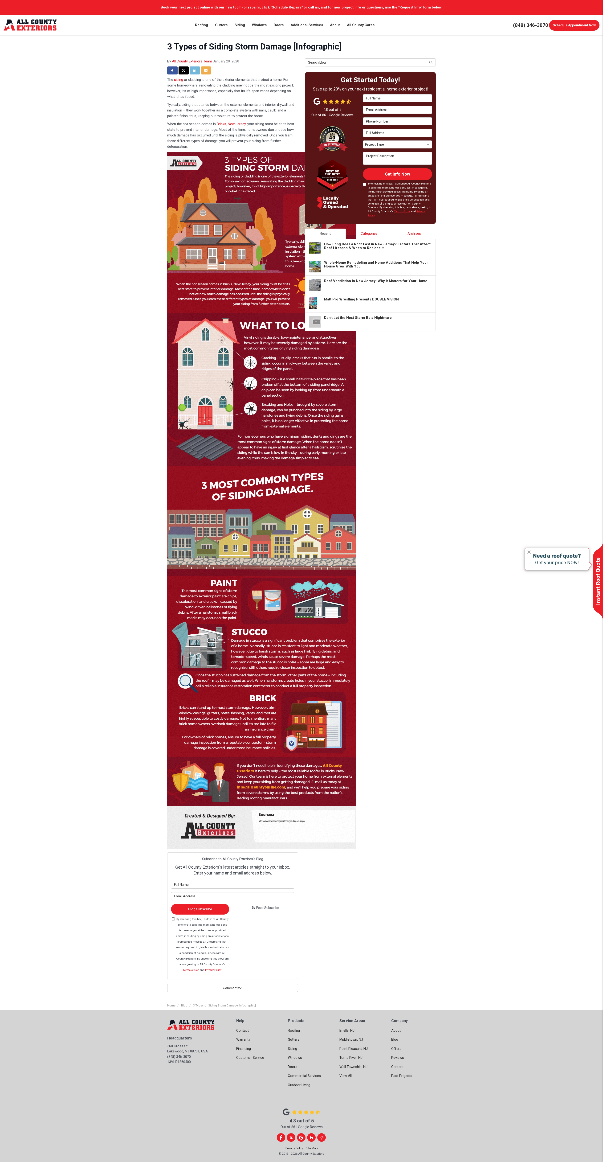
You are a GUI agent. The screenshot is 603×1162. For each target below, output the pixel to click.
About (396, 1030)
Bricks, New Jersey (231, 124)
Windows (295, 1057)
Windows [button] (259, 25)
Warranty (243, 1039)
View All (345, 1076)
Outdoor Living (299, 1085)
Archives (414, 233)
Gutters (293, 1039)
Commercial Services (304, 1076)
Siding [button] (240, 25)
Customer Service (250, 1057)
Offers (396, 1049)
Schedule (574, 25)
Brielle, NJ (346, 1030)
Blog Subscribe (200, 909)
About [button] (335, 25)
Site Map (312, 1148)
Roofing (294, 1030)
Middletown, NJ (351, 1039)
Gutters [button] (221, 25)
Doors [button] (279, 25)
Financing (243, 1049)
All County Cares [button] (361, 25)
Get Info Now (397, 174)
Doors (292, 1067)
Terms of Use (191, 970)
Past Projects (401, 1076)
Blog (394, 1039)
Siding (292, 1049)
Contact (242, 1030)
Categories (369, 233)
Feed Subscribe (267, 908)
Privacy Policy (213, 970)
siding (178, 80)
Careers (397, 1067)
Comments (231, 988)
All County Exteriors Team (192, 61)
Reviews (397, 1057)
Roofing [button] (201, 25)
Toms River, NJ (351, 1057)
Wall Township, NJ (353, 1067)
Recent (325, 233)
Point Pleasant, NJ (353, 1049)
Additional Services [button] (307, 25)
